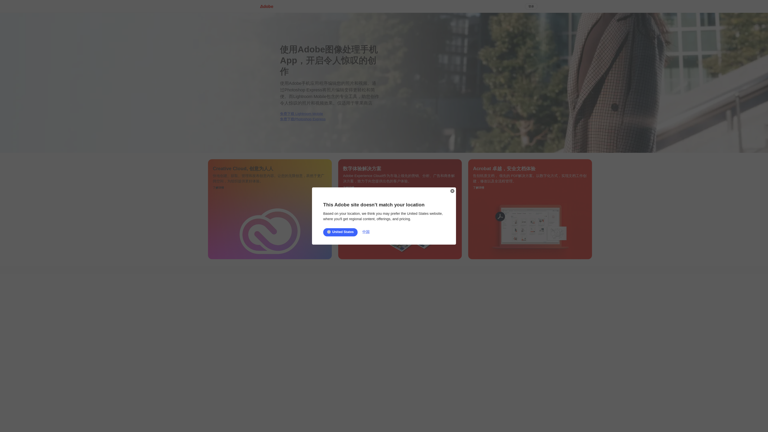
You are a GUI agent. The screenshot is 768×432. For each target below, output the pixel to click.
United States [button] (343, 232)
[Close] (452, 191)
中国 (366, 232)
